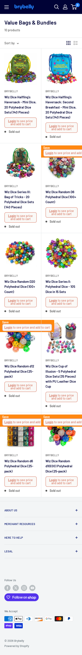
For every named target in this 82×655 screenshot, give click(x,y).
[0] (74, 7)
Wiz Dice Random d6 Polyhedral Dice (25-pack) (18, 466)
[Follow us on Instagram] (24, 588)
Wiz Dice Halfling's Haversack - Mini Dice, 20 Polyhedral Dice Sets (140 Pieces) (20, 104)
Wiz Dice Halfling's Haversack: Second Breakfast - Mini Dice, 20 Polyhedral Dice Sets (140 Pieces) (60, 107)
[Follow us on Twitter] (16, 588)
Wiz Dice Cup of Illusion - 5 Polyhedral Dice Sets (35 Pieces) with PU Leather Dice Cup (60, 376)
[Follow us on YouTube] (32, 588)
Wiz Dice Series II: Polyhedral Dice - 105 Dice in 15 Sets (60, 287)
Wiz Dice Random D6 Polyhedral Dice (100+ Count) (60, 197)
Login (12, 121)
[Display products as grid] (68, 43)
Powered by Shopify (16, 646)
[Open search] (56, 7)
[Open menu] (6, 7)
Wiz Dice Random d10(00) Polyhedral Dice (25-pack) (58, 466)
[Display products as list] (76, 43)
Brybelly (11, 91)
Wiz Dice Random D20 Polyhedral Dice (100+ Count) (19, 287)
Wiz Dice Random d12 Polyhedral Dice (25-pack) (19, 371)
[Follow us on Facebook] (7, 588)
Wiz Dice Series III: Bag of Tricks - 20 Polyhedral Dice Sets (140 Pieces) (19, 199)
